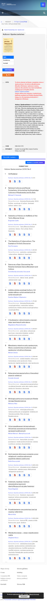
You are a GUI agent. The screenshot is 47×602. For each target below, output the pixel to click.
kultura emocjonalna (21, 497)
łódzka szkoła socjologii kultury (27, 307)
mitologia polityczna (27, 409)
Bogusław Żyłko (13, 220)
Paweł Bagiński (13, 489)
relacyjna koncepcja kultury (29, 384)
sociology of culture (21, 203)
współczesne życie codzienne (18, 335)
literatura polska (14, 414)
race (19, 205)
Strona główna (22, 569)
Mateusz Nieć (12, 403)
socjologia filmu (14, 310)
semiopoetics (31, 252)
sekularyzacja (22, 469)
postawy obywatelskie (23, 444)
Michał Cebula (13, 352)
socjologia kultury (15, 305)
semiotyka (24, 305)
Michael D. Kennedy (14, 195)
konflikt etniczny (14, 550)
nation (16, 205)
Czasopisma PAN (5, 576)
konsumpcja (13, 361)
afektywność (32, 469)
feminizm (23, 495)
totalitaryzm (34, 412)
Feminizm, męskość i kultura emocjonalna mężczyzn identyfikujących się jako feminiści (21, 484)
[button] (10, 181)
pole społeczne (22, 361)
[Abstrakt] (10, 209)
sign (19, 280)
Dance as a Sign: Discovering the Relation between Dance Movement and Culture (23, 267)
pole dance (24, 331)
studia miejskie (25, 358)
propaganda (25, 412)
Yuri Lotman (25, 229)
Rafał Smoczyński (14, 461)
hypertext (28, 254)
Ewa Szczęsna (13, 246)
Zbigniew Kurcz (13, 537)
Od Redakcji (12, 174)
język (18, 522)
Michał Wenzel (13, 433)
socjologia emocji (14, 499)
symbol (31, 333)
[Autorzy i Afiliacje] (29, 209)
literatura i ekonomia (22, 388)
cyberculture (13, 254)
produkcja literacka (15, 386)
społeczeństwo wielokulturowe (25, 546)
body (27, 277)
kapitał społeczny (22, 363)
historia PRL (24, 520)
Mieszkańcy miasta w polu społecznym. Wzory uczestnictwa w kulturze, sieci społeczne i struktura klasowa (23, 348)
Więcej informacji (34, 594)
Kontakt (5, 63)
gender (31, 277)
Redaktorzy (6, 60)
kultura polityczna (15, 412)
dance (22, 277)
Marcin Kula (12, 514)
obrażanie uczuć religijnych (29, 467)
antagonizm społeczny (16, 471)
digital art (21, 254)
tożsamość (32, 497)
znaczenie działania (21, 333)
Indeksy (19, 572)
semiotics (12, 229)
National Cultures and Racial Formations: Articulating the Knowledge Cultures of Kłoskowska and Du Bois (23, 190)
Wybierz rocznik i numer (35, 162)
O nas (3, 572)
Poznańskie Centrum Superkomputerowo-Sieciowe (20, 599)
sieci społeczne (33, 363)
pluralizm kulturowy (15, 548)
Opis (4, 57)
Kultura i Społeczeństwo (22, 91)
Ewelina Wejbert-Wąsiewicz (17, 297)
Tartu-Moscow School (27, 226)
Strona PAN (21, 584)
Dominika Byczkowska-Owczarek (19, 271)
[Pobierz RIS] (15, 181)
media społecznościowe (25, 442)
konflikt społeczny (28, 548)
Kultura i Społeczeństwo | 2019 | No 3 (20, 178)
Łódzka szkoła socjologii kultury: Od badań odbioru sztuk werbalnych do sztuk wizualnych (22, 292)
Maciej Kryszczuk (24, 433)
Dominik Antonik (13, 378)
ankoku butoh (13, 280)
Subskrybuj (8, 70)
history (18, 229)
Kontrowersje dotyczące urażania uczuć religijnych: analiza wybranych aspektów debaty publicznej (23, 456)
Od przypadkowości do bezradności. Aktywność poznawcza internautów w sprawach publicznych (22, 428)
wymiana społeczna (26, 550)
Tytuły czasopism (20, 22)
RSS (9, 75)
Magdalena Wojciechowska (17, 325)
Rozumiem (24, 597)
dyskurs (23, 522)
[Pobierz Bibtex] (20, 181)
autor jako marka (27, 386)
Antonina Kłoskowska (27, 201)
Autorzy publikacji (22, 578)
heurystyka (24, 439)
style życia (34, 358)
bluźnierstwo (13, 469)
